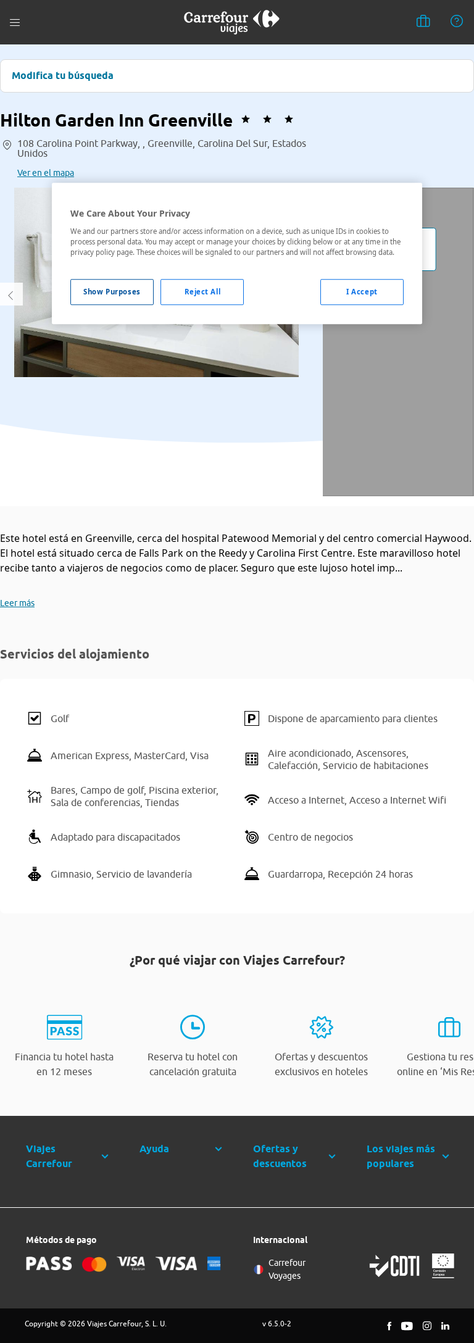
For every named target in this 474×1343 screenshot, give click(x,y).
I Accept (362, 291)
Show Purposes (111, 291)
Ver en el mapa (45, 173)
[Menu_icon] (15, 22)
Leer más (17, 603)
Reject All (203, 291)
